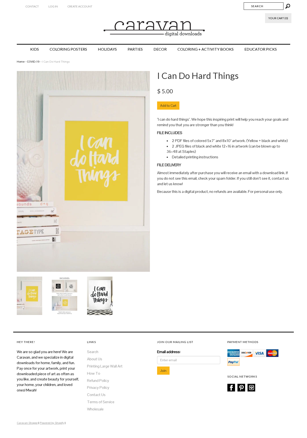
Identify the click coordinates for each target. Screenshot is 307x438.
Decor (160, 49)
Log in (53, 6)
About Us (94, 358)
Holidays (107, 49)
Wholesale (95, 409)
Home (20, 62)
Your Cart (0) (278, 18)
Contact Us (96, 394)
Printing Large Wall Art (105, 366)
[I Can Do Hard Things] (29, 295)
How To (93, 373)
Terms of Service (100, 401)
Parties (135, 49)
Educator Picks (260, 49)
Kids (34, 49)
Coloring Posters (68, 49)
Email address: (168, 351)
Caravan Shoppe (27, 423)
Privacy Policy (98, 387)
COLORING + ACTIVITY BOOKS (205, 49)
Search (92, 351)
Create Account (79, 6)
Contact (32, 6)
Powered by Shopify (52, 423)
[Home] (153, 26)
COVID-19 (33, 62)
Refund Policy (98, 380)
